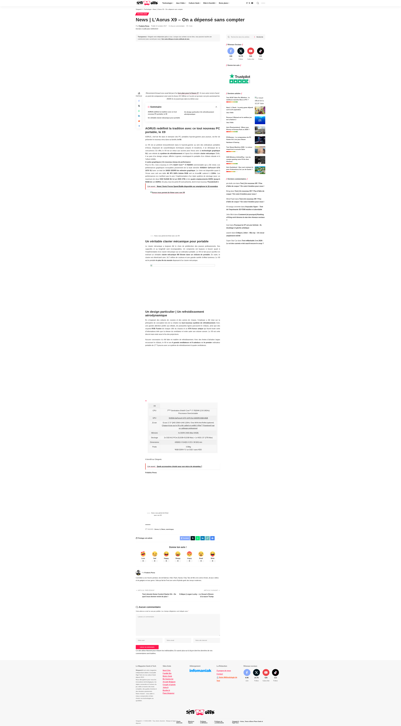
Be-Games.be (168, 679)
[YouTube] (252, 3)
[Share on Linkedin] (138, 115)
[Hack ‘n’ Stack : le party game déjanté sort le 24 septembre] (260, 110)
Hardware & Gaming (232, 142)
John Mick (230, 214)
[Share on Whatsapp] (138, 110)
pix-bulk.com (231, 183)
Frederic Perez (144, 26)
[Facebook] (247, 3)
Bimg (228, 191)
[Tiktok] (260, 54)
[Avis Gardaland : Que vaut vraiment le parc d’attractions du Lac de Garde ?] (260, 170)
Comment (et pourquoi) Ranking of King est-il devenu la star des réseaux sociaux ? (245, 217)
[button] (258, 3)
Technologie (142, 14)
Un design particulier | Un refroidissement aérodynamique (199, 113)
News (163, 529)
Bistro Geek (167, 676)
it (160, 529)
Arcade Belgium (169, 682)
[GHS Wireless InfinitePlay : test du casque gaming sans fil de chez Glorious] (260, 160)
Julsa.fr (166, 687)
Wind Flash (230, 199)
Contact (220, 674)
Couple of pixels (169, 685)
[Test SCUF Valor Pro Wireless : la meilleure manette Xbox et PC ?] (260, 100)
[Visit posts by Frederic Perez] (138, 572)
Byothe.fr (166, 690)
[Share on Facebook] (138, 100)
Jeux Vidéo (229, 112)
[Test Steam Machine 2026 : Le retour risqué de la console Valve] (260, 150)
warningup (170, 529)
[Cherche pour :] (241, 37)
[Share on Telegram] (138, 125)
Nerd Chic (167, 670)
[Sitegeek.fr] (147, 3)
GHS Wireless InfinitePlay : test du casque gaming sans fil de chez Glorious (238, 159)
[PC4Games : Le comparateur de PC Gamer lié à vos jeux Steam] (260, 140)
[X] (249, 3)
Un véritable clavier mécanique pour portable (164, 118)
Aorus (156, 529)
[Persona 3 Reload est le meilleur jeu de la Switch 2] (260, 120)
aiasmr (228, 233)
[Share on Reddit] (138, 120)
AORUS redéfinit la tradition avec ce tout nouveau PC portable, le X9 (162, 113)
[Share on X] (138, 105)
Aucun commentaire (178, 26)
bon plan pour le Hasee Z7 (188, 93)
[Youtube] (250, 54)
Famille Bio (167, 673)
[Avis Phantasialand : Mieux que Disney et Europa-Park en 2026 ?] (260, 130)
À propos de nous (224, 671)
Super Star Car (231, 241)
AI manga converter (233, 207)
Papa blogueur (168, 693)
